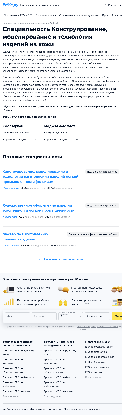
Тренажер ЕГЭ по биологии (18, 377)
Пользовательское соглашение (82, 409)
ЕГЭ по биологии (95, 362)
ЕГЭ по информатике (97, 367)
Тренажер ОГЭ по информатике (54, 384)
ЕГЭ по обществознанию (99, 357)
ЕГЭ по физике (94, 372)
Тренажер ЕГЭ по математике (13, 361)
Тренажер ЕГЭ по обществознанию (13, 370)
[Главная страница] (10, 5)
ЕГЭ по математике (96, 351)
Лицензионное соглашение (46, 409)
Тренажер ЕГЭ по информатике (13, 384)
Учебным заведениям (15, 409)
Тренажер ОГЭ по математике (54, 361)
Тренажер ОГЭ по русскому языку (60, 352)
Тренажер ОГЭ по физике (59, 391)
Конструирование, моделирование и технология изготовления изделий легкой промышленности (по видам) (40, 176)
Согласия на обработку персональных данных (97, 326)
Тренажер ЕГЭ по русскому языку (18, 352)
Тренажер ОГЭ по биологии (60, 377)
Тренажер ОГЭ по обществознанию (54, 370)
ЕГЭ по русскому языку (99, 346)
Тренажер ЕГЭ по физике (17, 391)
